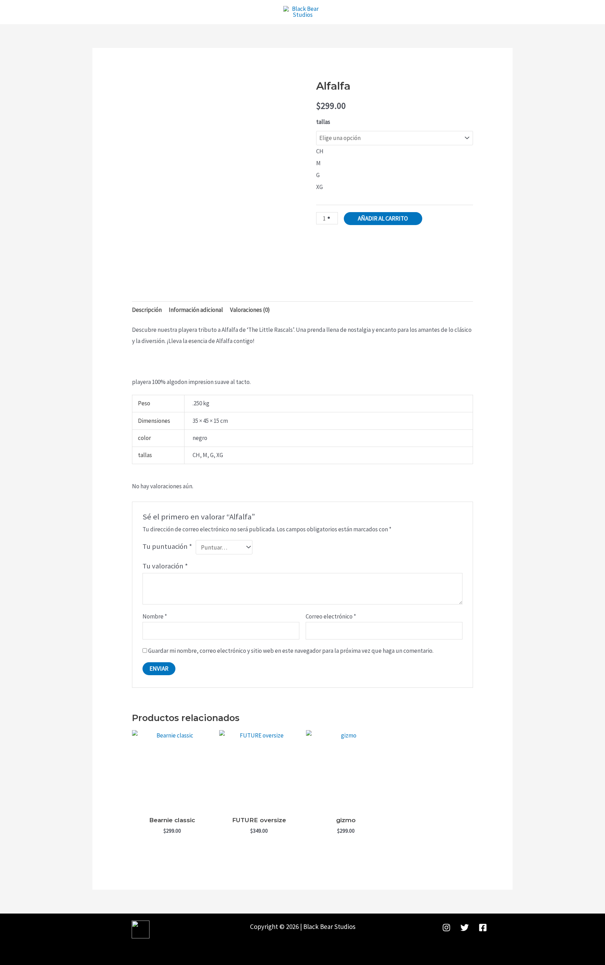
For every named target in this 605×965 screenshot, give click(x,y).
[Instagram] (446, 928)
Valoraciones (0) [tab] (250, 310)
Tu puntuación (167, 546)
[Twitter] (465, 928)
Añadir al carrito (383, 218)
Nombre (154, 616)
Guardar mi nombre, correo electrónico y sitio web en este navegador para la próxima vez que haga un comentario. (290, 651)
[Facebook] (483, 928)
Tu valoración (165, 566)
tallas (323, 122)
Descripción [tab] (147, 310)
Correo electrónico (331, 616)
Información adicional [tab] (196, 310)
